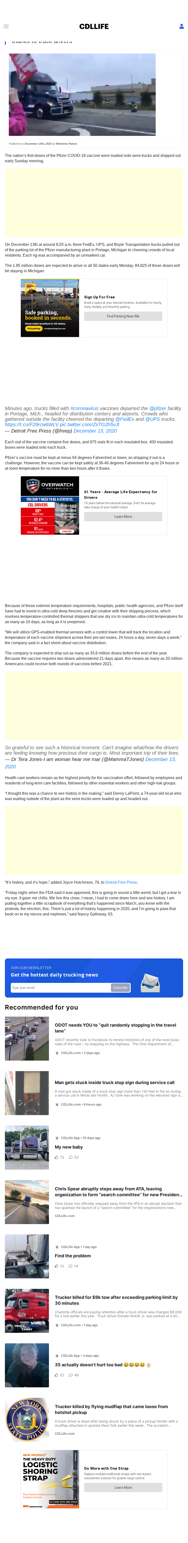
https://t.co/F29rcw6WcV (32, 424)
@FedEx (124, 419)
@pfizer (157, 408)
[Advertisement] (94, 203)
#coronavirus (84, 408)
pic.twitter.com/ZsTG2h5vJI (89, 424)
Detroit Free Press (121, 882)
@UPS (152, 419)
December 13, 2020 (95, 431)
